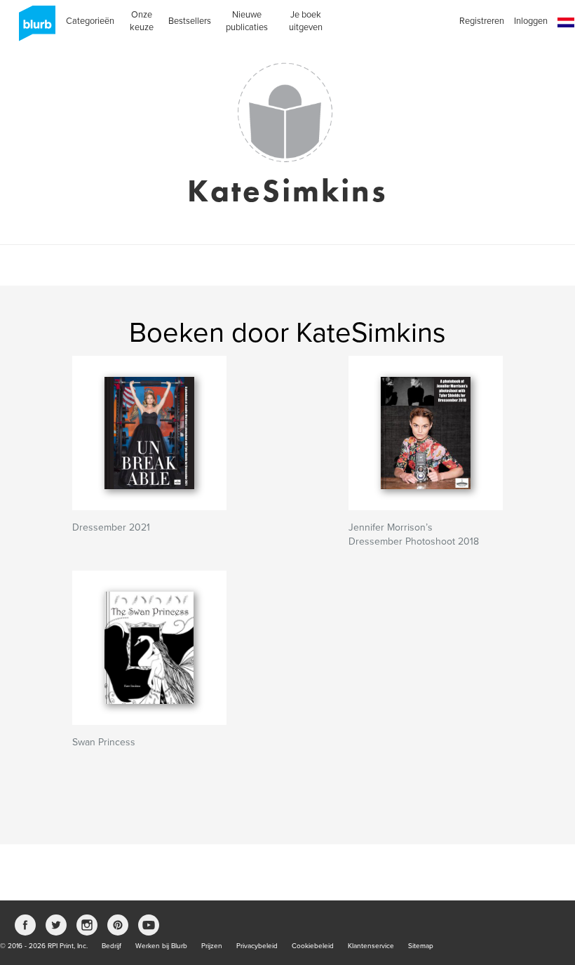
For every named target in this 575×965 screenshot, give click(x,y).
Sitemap (420, 946)
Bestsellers (189, 21)
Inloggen (531, 21)
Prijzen (211, 946)
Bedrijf (111, 946)
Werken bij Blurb (161, 946)
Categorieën (90, 21)
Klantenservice (371, 946)
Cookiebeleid (313, 946)
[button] (565, 23)
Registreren (481, 21)
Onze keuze (142, 21)
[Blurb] (33, 28)
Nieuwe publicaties (247, 21)
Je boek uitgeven (306, 21)
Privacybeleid (257, 946)
